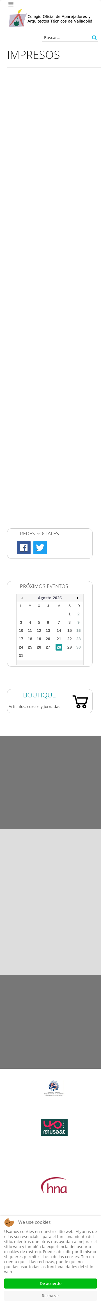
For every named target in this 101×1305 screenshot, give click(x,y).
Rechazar (50, 1295)
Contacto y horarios (50, 1065)
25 (30, 647)
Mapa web (50, 1036)
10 (21, 630)
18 (30, 639)
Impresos (21, 405)
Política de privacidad (50, 1007)
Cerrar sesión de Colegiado (38, 483)
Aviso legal (51, 978)
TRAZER (20, 491)
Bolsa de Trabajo (28, 441)
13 (48, 630)
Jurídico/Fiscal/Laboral (33, 425)
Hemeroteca (51, 738)
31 (21, 655)
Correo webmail (28, 449)
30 (78, 647)
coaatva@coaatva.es (67, 959)
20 (48, 639)
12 (39, 630)
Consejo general (28, 412)
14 (59, 630)
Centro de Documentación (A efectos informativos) (47, 387)
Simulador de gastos (32, 466)
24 (21, 647)
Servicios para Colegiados (37, 367)
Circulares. (23, 458)
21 (59, 639)
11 (30, 630)
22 (69, 639)
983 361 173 (59, 934)
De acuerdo (50, 1283)
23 (78, 639)
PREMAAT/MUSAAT (30, 432)
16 (78, 630)
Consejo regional (28, 419)
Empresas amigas (50, 796)
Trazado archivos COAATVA (38, 500)
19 (39, 639)
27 (48, 647)
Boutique (39, 694)
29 (69, 647)
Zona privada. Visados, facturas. (43, 376)
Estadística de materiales (50, 825)
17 (21, 639)
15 (69, 630)
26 (39, 647)
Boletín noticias (27, 475)
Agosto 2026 (50, 597)
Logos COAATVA (50, 767)
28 (59, 647)
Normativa (23, 399)
